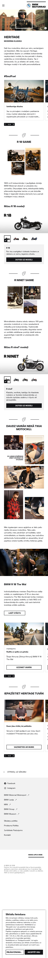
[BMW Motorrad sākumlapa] (36, 6)
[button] (3, 5)
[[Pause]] (45, 28)
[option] (7, 238)
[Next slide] (13, 124)
